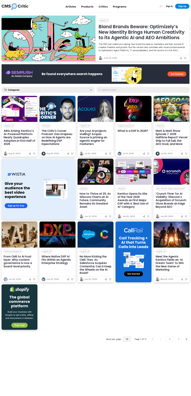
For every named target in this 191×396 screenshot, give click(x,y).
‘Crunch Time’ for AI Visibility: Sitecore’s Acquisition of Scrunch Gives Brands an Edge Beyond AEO (171, 200)
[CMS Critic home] (15, 6)
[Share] (181, 58)
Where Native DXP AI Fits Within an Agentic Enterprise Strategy (56, 260)
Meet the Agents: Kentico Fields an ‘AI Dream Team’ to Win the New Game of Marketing (170, 263)
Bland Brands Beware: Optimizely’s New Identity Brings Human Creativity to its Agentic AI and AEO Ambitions (142, 32)
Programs (119, 6)
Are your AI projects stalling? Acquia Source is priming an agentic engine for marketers (93, 137)
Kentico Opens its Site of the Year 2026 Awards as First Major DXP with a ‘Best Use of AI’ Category (133, 200)
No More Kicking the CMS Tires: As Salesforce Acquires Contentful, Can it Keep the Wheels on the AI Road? (95, 265)
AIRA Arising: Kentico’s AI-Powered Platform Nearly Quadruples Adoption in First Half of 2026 (19, 137)
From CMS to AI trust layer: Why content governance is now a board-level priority (18, 261)
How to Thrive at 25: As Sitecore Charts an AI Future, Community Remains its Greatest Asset (95, 200)
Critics (103, 6)
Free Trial (19, 325)
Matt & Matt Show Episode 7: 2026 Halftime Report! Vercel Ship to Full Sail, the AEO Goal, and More (171, 137)
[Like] (185, 58)
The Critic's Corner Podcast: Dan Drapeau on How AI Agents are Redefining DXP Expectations (57, 137)
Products (87, 6)
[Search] (160, 6)
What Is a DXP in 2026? (133, 131)
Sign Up (182, 6)
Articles (70, 6)
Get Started (177, 74)
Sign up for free (16, 205)
